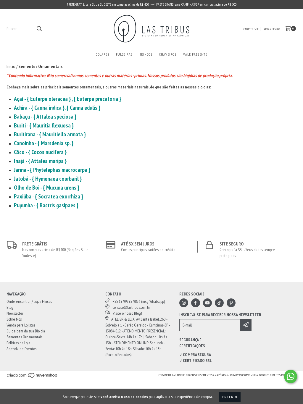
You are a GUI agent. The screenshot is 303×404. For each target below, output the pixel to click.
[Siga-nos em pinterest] (231, 302)
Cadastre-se (251, 29)
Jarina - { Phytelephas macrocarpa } (52, 170)
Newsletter (15, 313)
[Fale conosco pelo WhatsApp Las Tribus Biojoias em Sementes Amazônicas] (290, 376)
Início (11, 66)
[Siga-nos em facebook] (195, 302)
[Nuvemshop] (32, 377)
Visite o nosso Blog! (127, 313)
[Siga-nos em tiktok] (219, 302)
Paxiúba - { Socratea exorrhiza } (48, 196)
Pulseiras (124, 54)
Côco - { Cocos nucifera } (41, 152)
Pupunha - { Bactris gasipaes (45, 205)
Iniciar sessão (271, 29)
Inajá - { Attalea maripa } (40, 161)
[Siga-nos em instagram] (183, 302)
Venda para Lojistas (21, 325)
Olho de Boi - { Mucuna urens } (46, 187)
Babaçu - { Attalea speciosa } (45, 116)
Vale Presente (195, 54)
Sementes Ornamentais (24, 337)
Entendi (230, 397)
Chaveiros (167, 54)
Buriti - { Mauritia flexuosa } (44, 125)
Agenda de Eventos (21, 348)
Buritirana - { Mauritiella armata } (50, 134)
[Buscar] (39, 28)
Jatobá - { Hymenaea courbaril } (48, 178)
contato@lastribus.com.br (131, 307)
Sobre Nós (14, 319)
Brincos (145, 54)
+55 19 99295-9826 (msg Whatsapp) (138, 301)
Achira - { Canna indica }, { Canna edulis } (57, 107)
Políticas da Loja (18, 342)
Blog (10, 307)
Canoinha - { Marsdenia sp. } (43, 143)
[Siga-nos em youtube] (207, 302)
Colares (102, 54)
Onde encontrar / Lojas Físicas (29, 301)
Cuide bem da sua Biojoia (26, 331)
